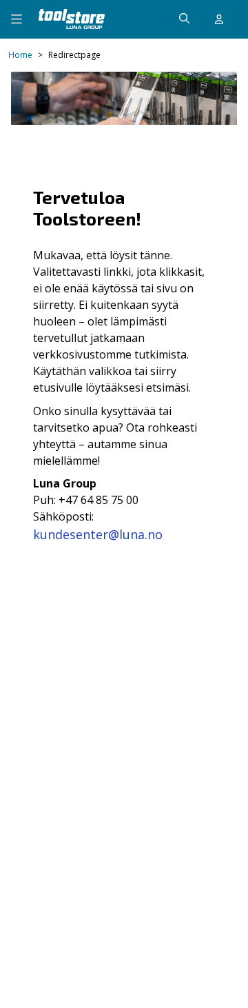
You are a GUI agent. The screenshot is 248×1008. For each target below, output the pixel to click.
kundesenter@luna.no (98, 534)
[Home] (72, 19)
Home (20, 55)
